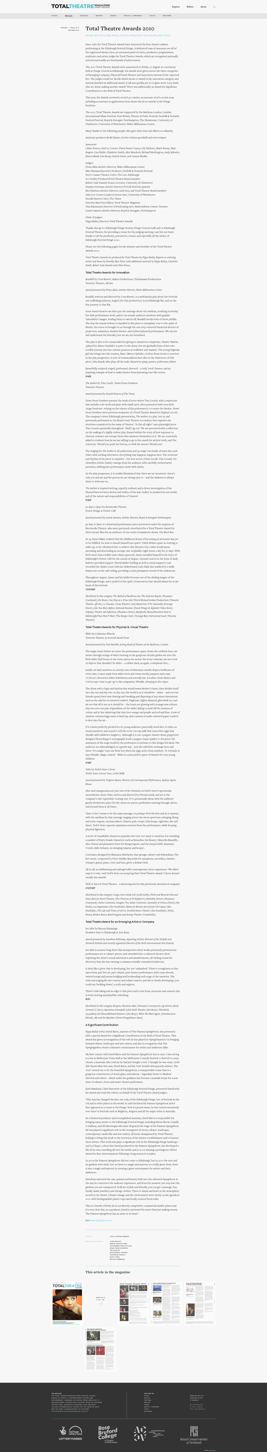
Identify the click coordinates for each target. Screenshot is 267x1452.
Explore (176, 7)
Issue (146, 1396)
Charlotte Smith (127, 35)
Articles (68, 16)
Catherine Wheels (118, 1255)
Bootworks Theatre (119, 1252)
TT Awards (194, 1400)
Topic (146, 1409)
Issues (54, 16)
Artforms (167, 16)
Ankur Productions (118, 1244)
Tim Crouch (115, 1250)
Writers (99, 16)
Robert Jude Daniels (146, 35)
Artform (148, 1411)
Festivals (84, 16)
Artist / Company (151, 1407)
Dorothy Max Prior (95, 35)
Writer (147, 1402)
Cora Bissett (115, 1241)
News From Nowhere (119, 1248)
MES (214, 1450)
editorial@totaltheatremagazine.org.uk (69, 1411)
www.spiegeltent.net (101, 1220)
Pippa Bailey (112, 35)
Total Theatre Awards (119, 1236)
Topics (152, 16)
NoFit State (115, 1257)
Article (147, 1398)
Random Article (197, 1396)
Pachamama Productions (121, 1246)
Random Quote (196, 1398)
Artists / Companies (133, 16)
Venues (113, 16)
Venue (146, 1405)
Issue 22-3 (74, 28)
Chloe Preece (164, 35)
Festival (147, 1400)
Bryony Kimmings (117, 1259)
